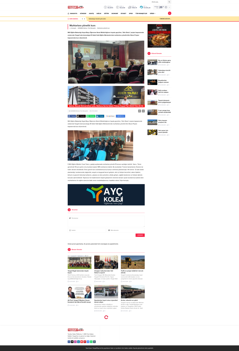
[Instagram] (75, 341)
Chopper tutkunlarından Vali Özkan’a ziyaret (103, 272)
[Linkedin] (78, 341)
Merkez (85, 28)
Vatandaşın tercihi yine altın (97, 19)
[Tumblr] (94, 341)
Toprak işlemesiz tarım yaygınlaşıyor (164, 101)
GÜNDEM (80, 28)
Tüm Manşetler (92, 28)
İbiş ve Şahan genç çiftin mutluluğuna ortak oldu (164, 62)
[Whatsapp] (91, 341)
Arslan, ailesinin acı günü (129, 300)
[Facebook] (69, 341)
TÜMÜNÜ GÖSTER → (165, 19)
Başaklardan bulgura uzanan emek (163, 82)
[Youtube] (81, 341)
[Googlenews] (88, 341)
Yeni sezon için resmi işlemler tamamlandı (163, 132)
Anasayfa (73, 28)
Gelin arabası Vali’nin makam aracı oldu (163, 92)
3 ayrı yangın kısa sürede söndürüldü (164, 111)
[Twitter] (72, 341)
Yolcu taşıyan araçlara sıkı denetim (162, 122)
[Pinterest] (85, 341)
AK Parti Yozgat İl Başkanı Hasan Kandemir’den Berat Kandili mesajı (79, 301)
